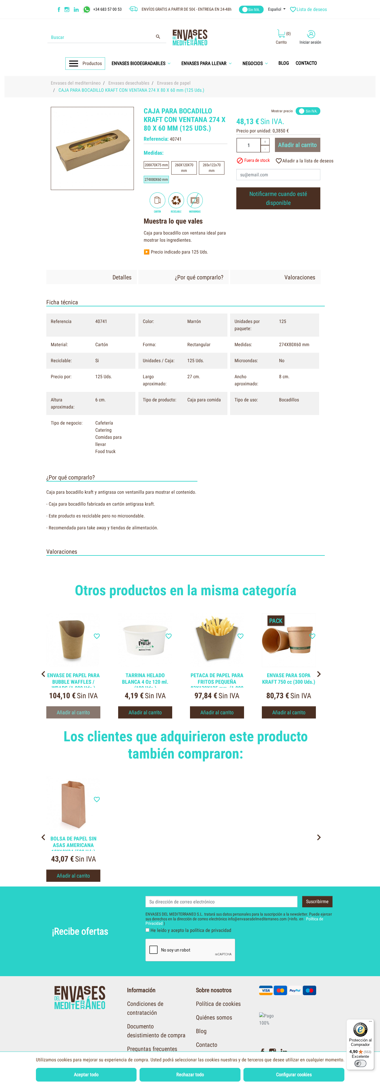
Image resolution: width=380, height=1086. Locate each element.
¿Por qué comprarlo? (199, 277)
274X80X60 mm (156, 179)
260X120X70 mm (184, 168)
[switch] (360, 1063)
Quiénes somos (214, 1017)
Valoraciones (299, 277)
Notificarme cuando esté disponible (278, 198)
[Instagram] (68, 9)
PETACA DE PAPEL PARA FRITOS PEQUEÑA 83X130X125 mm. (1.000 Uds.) (217, 685)
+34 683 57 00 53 (107, 9)
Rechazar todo (190, 1074)
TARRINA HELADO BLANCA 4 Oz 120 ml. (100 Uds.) (145, 681)
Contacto (206, 1044)
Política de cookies (218, 1003)
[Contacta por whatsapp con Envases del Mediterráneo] (87, 9)
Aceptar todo (86, 1074)
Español (275, 9)
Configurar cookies (294, 1074)
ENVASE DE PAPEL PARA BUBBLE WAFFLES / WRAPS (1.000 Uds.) (73, 681)
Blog (201, 1031)
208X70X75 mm (156, 165)
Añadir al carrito (297, 144)
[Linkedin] (80, 9)
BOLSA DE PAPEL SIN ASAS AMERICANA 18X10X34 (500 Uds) (73, 844)
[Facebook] (59, 9)
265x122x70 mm (212, 168)
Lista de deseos (308, 9)
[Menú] (370, 1022)
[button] (143, 63)
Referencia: (156, 139)
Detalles (122, 277)
